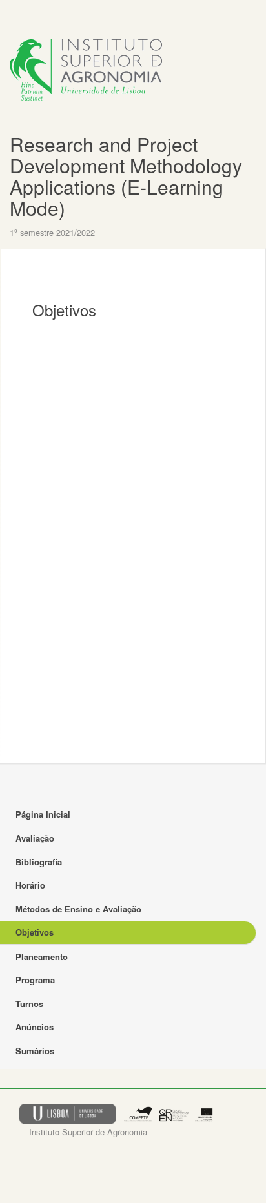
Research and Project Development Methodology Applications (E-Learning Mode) (126, 176)
